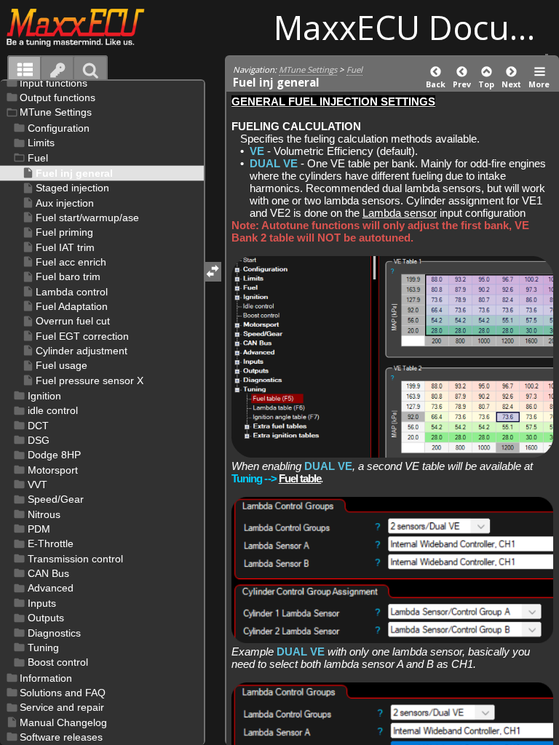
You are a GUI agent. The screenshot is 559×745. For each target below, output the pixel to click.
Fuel (354, 69)
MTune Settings (308, 69)
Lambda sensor (399, 213)
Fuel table (300, 478)
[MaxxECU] (83, 27)
